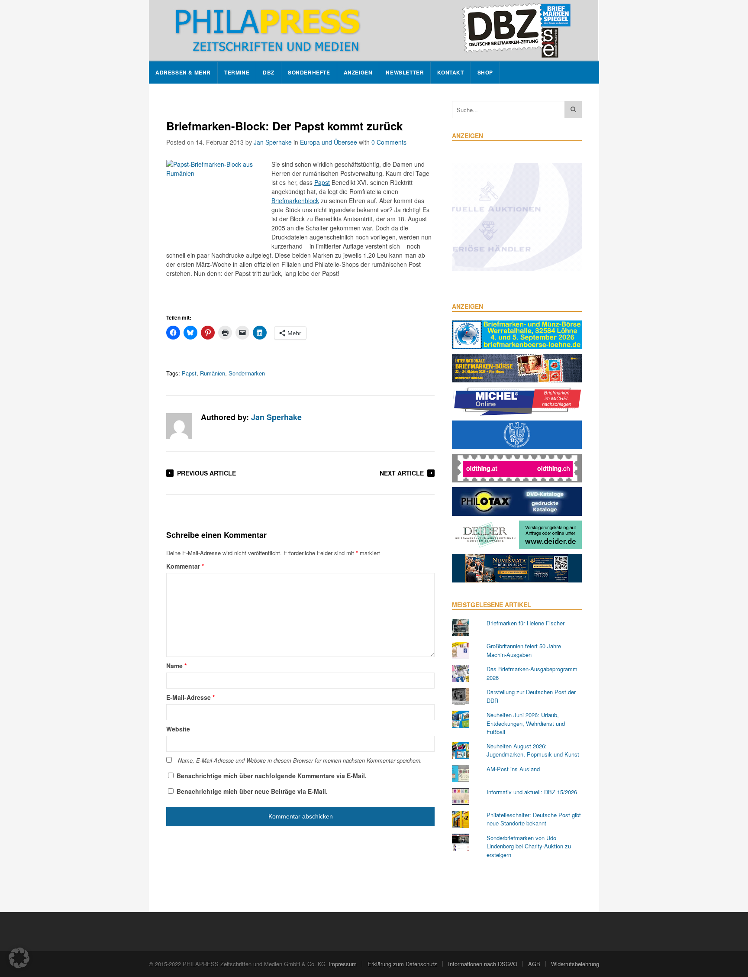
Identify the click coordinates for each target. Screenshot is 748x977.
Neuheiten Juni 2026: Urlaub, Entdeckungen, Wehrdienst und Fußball (526, 723)
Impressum (343, 964)
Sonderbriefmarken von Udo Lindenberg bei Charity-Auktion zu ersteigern (529, 846)
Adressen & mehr (183, 72)
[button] (19, 958)
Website (178, 729)
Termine (236, 72)
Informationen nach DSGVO (482, 964)
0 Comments (388, 142)
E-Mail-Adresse (190, 697)
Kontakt (450, 72)
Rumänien (212, 373)
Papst (322, 182)
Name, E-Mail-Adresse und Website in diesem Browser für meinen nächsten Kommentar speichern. (300, 760)
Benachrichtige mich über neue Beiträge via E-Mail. (252, 791)
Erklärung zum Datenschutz (402, 964)
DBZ (268, 72)
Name (176, 665)
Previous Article (206, 473)
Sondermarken (247, 373)
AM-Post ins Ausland (513, 769)
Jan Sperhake (273, 142)
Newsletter (405, 72)
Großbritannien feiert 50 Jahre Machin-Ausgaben (524, 650)
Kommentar (185, 566)
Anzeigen (358, 72)
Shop (485, 72)
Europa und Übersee (328, 142)
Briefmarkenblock (295, 200)
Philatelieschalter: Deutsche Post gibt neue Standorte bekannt (534, 819)
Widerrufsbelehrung (575, 964)
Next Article (402, 473)
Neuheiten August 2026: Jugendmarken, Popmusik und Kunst (533, 750)
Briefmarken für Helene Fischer (525, 623)
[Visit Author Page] (179, 426)
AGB (534, 964)
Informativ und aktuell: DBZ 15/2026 (532, 792)
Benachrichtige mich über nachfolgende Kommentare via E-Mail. (272, 775)
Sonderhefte (309, 72)
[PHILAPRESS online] (373, 30)
